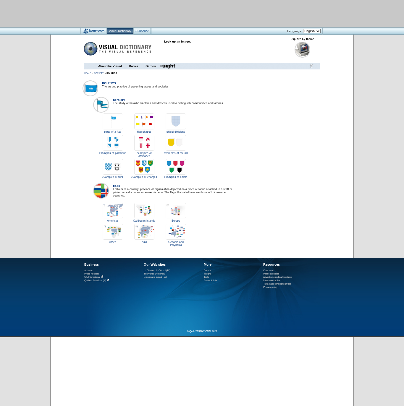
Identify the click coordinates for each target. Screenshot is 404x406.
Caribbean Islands (144, 220)
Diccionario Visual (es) (155, 277)
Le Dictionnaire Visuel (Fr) (157, 270)
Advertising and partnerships (277, 277)
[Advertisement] (184, 13)
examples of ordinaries (144, 154)
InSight (207, 273)
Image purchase (271, 273)
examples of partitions (112, 153)
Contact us (268, 270)
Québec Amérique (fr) (95, 280)
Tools (206, 277)
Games (151, 66)
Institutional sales (271, 280)
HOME (87, 73)
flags (116, 185)
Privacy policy (270, 287)
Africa (112, 242)
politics (109, 83)
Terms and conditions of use (277, 283)
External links (210, 280)
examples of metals (176, 153)
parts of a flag (112, 131)
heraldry (119, 99)
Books (133, 66)
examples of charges (144, 177)
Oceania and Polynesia (176, 243)
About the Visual (110, 66)
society (99, 73)
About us (88, 270)
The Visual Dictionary (154, 273)
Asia (144, 242)
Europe (176, 220)
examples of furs (112, 177)
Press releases (91, 273)
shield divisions (176, 131)
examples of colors (176, 177)
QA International (92, 277)
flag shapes (144, 131)
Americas (113, 220)
